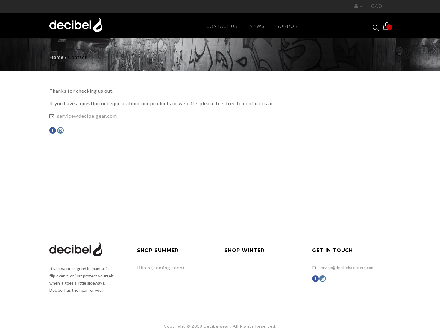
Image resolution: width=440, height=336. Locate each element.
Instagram (60, 130)
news (257, 26)
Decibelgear (216, 326)
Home (56, 57)
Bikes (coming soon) (160, 267)
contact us (221, 26)
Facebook (52, 130)
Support (289, 26)
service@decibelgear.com (87, 116)
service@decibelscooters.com (346, 267)
